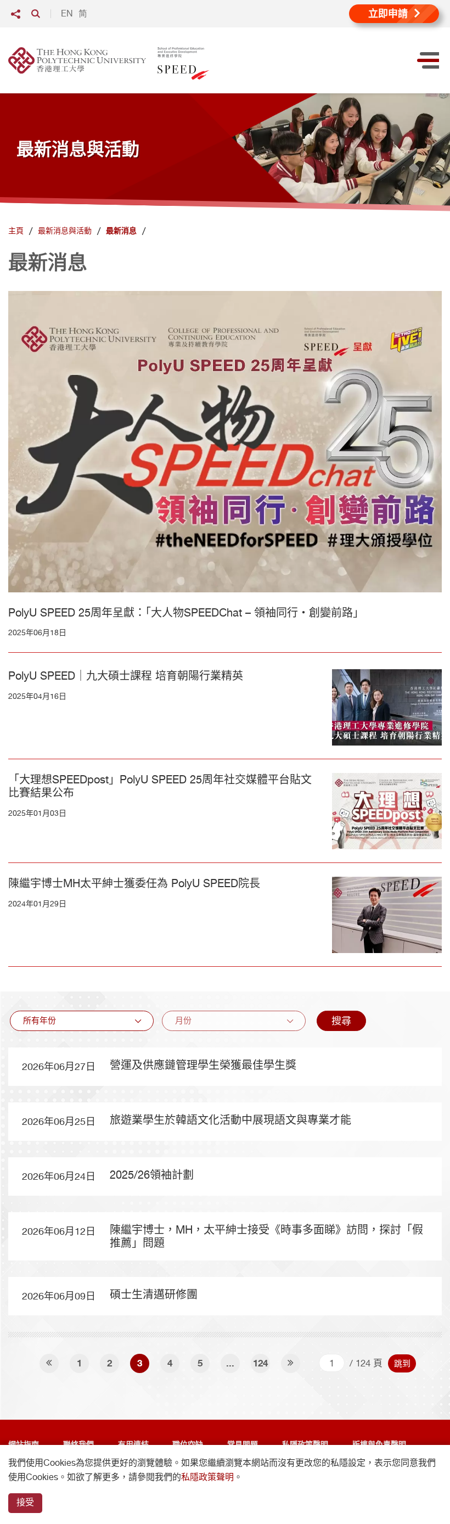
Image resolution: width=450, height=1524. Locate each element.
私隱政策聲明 (207, 1477)
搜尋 (341, 1021)
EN (67, 13)
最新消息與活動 (65, 230)
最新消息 (121, 230)
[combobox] (82, 1021)
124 (260, 1363)
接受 (25, 1502)
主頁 (16, 230)
